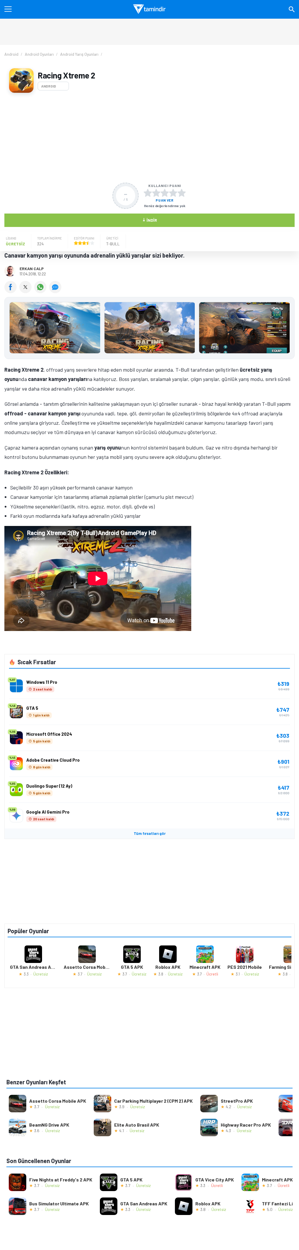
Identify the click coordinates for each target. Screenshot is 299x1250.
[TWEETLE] (26, 291)
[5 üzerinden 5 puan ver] (182, 193)
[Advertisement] (149, 138)
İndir (149, 220)
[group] (149, 329)
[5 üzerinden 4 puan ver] (173, 193)
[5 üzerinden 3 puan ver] (165, 193)
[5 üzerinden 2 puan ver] (156, 193)
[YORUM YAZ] (56, 291)
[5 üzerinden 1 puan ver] (148, 193)
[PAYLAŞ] (11, 291)
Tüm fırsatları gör (150, 833)
